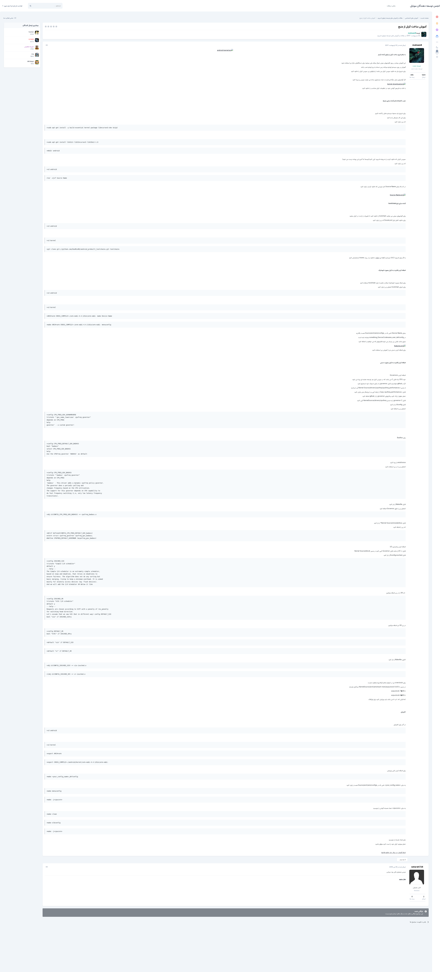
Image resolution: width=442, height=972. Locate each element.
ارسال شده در (395, 45)
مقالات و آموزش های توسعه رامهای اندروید (390, 36)
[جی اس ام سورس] (437, 23)
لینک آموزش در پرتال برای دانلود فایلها (393, 852)
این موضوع (39, 6)
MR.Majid (30, 61)
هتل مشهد (402, 879)
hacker (31, 32)
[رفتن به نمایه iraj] (37, 55)
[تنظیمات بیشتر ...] (46, 45)
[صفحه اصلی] (437, 17)
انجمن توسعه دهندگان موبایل (425, 5)
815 (412, 75)
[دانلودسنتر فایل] (437, 36)
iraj (33, 54)
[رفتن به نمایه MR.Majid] (37, 62)
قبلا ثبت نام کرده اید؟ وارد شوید (12, 6)
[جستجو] (30, 6)
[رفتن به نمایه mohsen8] (423, 34)
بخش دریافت (391, 6)
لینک (377, 258)
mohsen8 (417, 45)
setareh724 (417, 867)
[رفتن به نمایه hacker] (37, 33)
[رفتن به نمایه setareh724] (416, 877)
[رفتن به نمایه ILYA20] (37, 40)
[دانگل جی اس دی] (437, 30)
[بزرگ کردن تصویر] (225, 50)
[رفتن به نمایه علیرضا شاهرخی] (37, 47)
